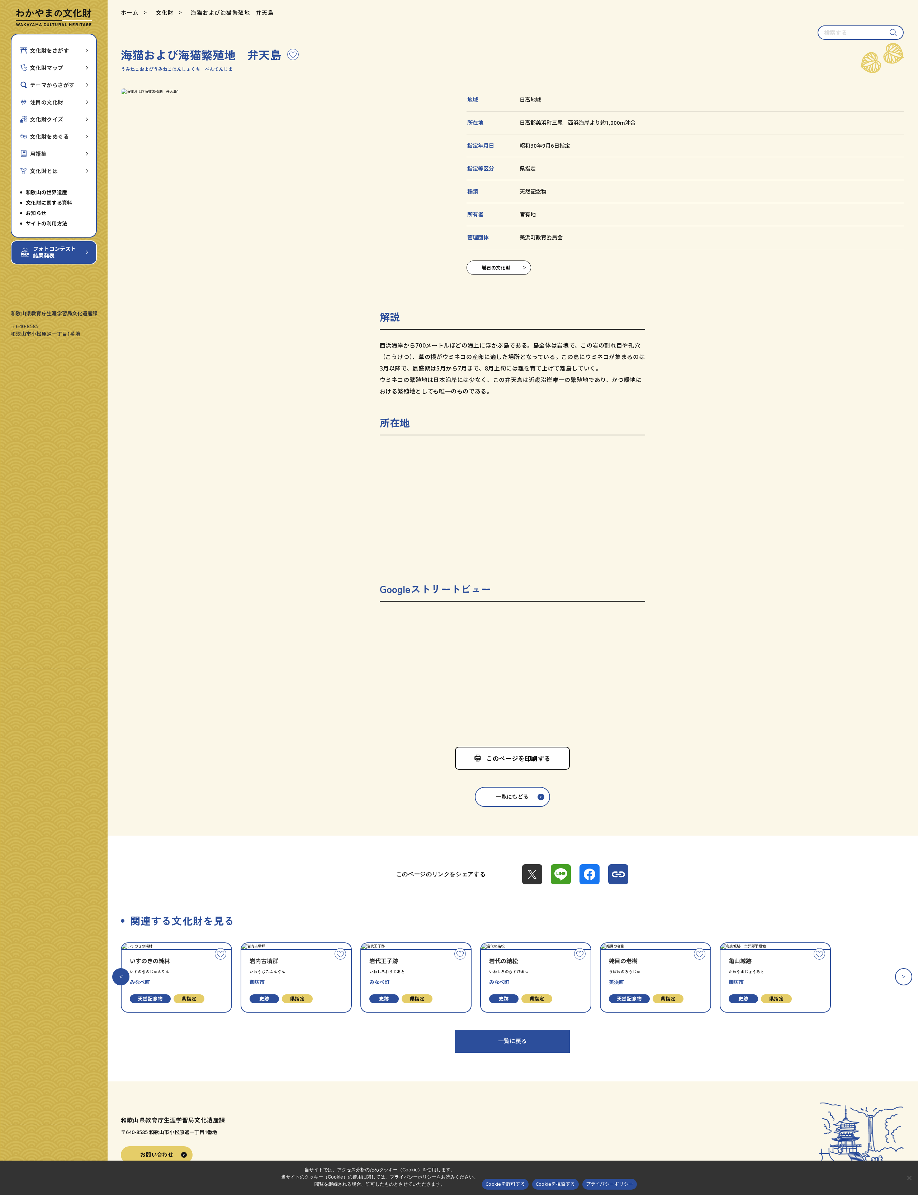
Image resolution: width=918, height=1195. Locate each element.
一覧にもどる (512, 796)
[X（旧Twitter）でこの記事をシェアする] (532, 874)
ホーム (130, 12)
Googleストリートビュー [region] (435, 589)
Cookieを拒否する (555, 1184)
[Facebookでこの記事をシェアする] (589, 874)
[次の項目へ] (903, 976)
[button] (283, 92)
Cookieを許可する (505, 1184)
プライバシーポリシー (610, 1184)
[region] (512, 505)
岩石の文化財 (496, 267)
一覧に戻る (512, 1041)
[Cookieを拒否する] (909, 1177)
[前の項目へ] (120, 976)
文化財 (165, 12)
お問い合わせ (157, 1154)
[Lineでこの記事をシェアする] (561, 874)
